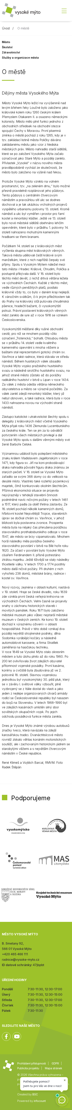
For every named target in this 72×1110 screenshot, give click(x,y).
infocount (40, 1101)
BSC (35, 1094)
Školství (7, 47)
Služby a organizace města (20, 57)
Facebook (6, 1036)
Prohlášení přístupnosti (31, 1063)
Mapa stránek (53, 1068)
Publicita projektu (28, 1068)
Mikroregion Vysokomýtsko (18, 825)
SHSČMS (18, 894)
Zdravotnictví (11, 52)
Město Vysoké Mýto (21, 11)
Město (6, 42)
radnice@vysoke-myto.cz (20, 959)
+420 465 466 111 (15, 954)
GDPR (55, 1063)
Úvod (6, 28)
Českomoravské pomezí (18, 860)
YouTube (16, 1036)
